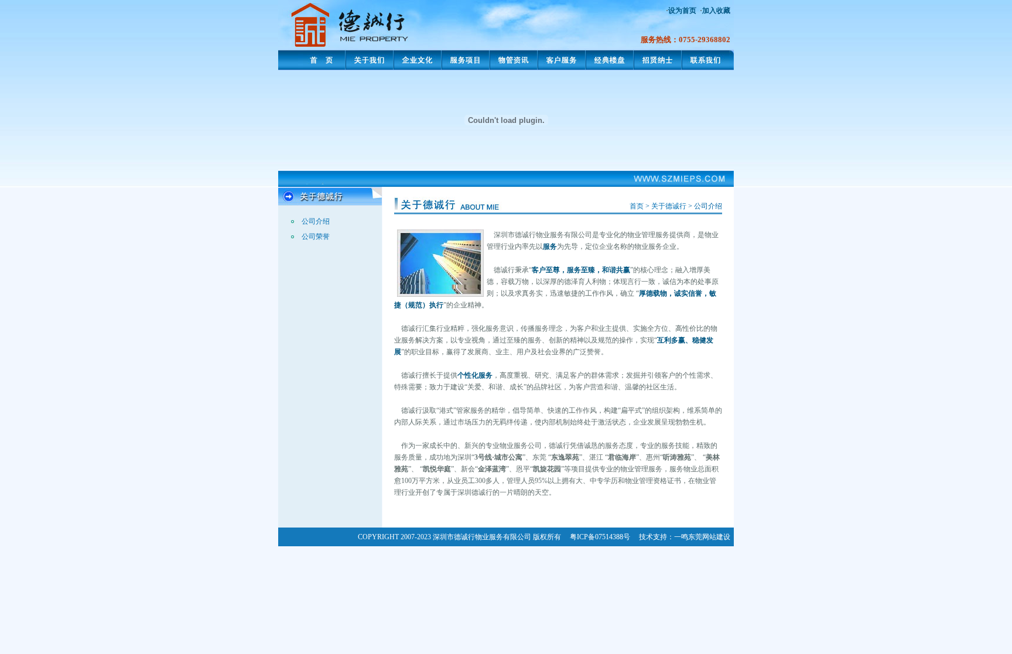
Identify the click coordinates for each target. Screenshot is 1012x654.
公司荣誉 (316, 236)
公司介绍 (316, 221)
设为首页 (682, 10)
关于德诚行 (668, 206)
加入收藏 (716, 10)
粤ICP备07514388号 (600, 537)
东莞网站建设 (709, 537)
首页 (637, 206)
